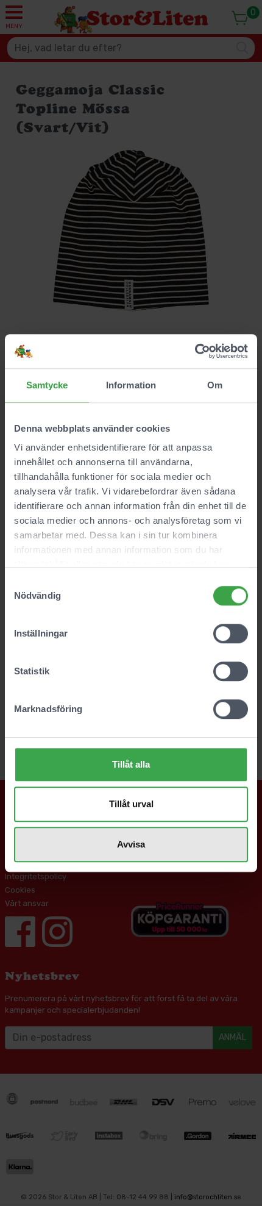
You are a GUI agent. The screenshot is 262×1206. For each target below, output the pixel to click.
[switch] (230, 633)
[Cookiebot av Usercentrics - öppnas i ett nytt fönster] (194, 351)
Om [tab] (214, 385)
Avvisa (131, 844)
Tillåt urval (131, 804)
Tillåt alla (131, 764)
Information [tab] (131, 385)
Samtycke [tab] (47, 385)
